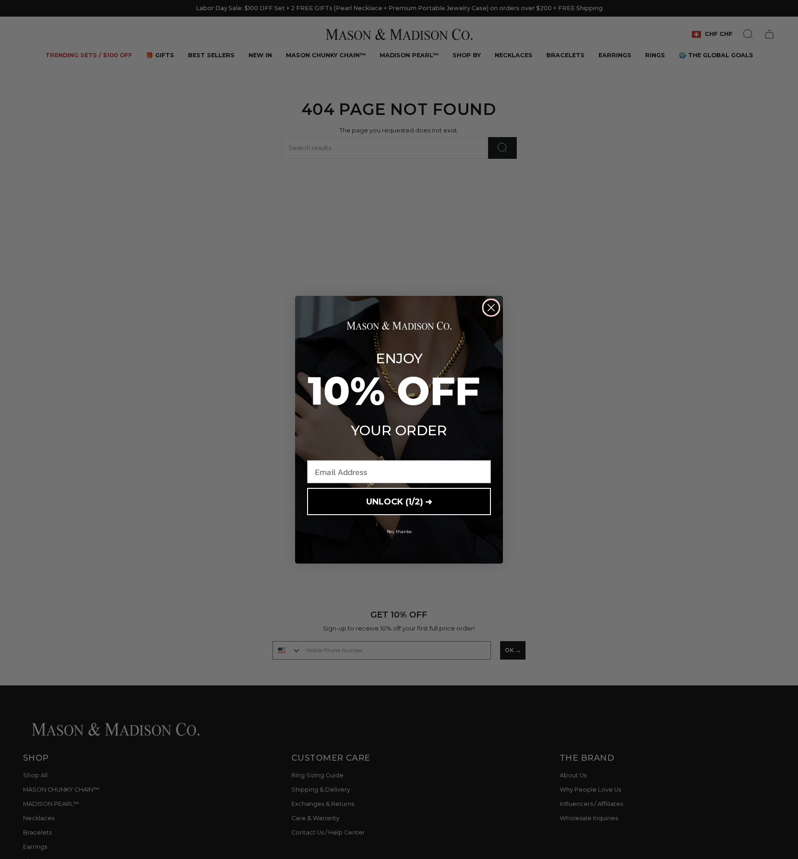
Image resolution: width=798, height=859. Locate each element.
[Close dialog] (491, 308)
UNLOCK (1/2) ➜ (399, 502)
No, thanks (399, 532)
